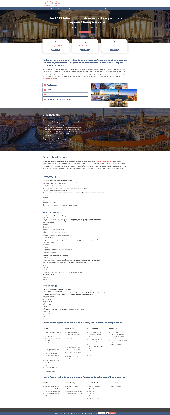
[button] (121, 8)
